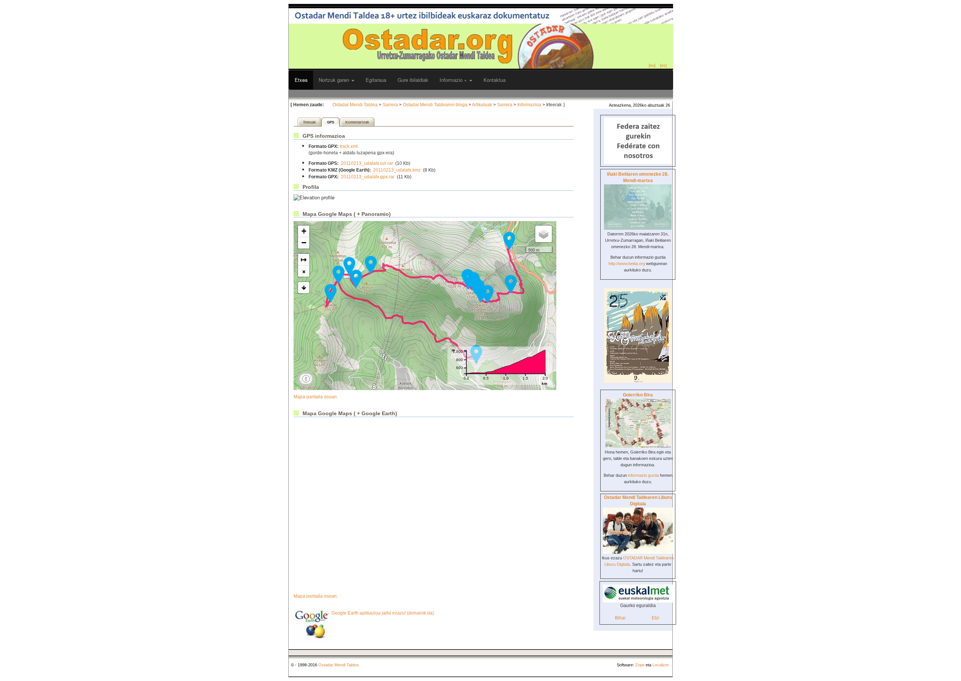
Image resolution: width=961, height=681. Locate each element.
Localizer (660, 665)
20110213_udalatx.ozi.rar (367, 163)
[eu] (652, 65)
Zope (640, 665)
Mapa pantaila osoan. (316, 396)
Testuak (309, 122)
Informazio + (454, 79)
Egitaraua (376, 79)
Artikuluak (482, 104)
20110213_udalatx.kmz (397, 170)
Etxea (301, 79)
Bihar (620, 618)
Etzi (655, 618)
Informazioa (529, 104)
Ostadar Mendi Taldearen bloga (435, 104)
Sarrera (390, 104)
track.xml (349, 146)
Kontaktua (495, 79)
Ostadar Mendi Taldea (355, 104)
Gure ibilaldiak (413, 79)
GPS (330, 122)
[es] (663, 65)
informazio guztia (643, 475)
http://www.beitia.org (627, 263)
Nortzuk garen (335, 79)
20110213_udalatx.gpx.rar (368, 176)
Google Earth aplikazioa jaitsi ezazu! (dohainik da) (382, 613)
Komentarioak (357, 122)
